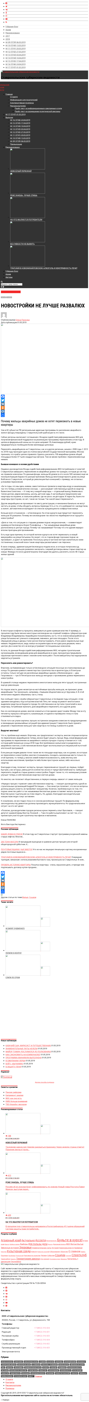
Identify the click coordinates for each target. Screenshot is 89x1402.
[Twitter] (44, 400)
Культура (3, 1251)
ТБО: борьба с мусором (16, 1104)
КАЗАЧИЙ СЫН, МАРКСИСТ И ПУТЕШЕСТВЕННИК (28, 1045)
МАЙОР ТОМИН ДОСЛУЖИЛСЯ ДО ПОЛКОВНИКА (28, 1051)
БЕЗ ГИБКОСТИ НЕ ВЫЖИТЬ (22, 244)
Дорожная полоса (59, 1244)
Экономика (16, 1261)
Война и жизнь (15, 1244)
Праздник (4, 1256)
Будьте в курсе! (69, 1240)
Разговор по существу (32, 1255)
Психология (19, 1255)
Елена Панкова (23, 320)
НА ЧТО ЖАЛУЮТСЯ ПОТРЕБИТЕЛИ (26, 220)
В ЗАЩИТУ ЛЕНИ (13, 1066)
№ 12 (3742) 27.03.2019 (15, 52)
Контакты (10, 1382)
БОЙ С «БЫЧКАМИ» (14, 1063)
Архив (8, 30)
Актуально (28, 1240)
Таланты (13, 1259)
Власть (7, 1244)
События (51, 1255)
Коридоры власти (66, 1248)
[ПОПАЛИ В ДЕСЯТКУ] (28, 950)
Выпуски (9, 117)
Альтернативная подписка (22, 103)
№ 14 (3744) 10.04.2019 (15, 58)
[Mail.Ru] (44, 411)
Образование (55, 1252)
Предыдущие (16, 144)
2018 (8, 39)
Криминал (78, 1248)
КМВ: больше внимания (16, 1101)
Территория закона (28, 1258)
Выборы (24, 1244)
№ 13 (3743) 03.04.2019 (15, 55)
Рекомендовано (13, 33)
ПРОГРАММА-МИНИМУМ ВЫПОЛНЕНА (23, 1057)
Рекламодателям (18, 106)
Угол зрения (44, 1259)
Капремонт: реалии (14, 1095)
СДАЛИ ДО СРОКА (13, 977)
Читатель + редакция (49, 1364)
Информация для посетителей (23, 100)
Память (83, 1251)
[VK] (44, 404)
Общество (64, 1251)
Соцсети (68, 1255)
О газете (14, 97)
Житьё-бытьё (76, 1244)
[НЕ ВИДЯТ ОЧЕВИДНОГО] (28, 926)
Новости (34, 1252)
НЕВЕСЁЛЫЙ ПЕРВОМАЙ (21, 171)
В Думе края (33, 1370)
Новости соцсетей (43, 1251)
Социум (9, 297)
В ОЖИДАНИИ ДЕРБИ (15, 1060)
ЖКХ (68, 1244)
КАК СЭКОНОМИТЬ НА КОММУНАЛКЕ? (23, 1054)
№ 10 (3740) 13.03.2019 (15, 45)
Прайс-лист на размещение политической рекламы (37, 111)
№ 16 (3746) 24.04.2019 (15, 64)
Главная (9, 94)
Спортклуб (79, 1255)
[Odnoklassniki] (44, 408)
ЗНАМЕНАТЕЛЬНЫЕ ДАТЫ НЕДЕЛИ (22, 1048)
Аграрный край (11, 1240)
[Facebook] (44, 396)
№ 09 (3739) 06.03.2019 (15, 42)
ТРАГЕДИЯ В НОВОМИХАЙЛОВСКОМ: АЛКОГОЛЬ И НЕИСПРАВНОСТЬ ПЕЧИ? (43, 268)
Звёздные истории (10, 1247)
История (55, 1248)
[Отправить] (44, 415)
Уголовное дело (55, 1259)
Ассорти (40, 1240)
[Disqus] (44, 1010)
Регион (44, 1255)
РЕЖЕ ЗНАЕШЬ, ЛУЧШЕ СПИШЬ (23, 195)
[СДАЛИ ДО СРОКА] (28, 975)
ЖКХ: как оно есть (14, 1098)
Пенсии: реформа (13, 1092)
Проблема (11, 1255)
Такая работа (5, 1259)
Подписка (10, 1388)
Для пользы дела (37, 1243)
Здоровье (25, 1247)
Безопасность (51, 1241)
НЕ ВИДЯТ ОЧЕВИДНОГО (15, 928)
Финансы (64, 1259)
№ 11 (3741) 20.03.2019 (15, 49)
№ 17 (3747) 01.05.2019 (15, 67)
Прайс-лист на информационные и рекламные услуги (38, 108)
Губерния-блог (12, 27)
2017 (8, 36)
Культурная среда (19, 1251)
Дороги (50, 1244)
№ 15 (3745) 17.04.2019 (15, 61)
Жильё (3, 297)
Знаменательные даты (41, 1248)
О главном (74, 1251)
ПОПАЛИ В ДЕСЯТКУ (14, 953)
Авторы (9, 277)
